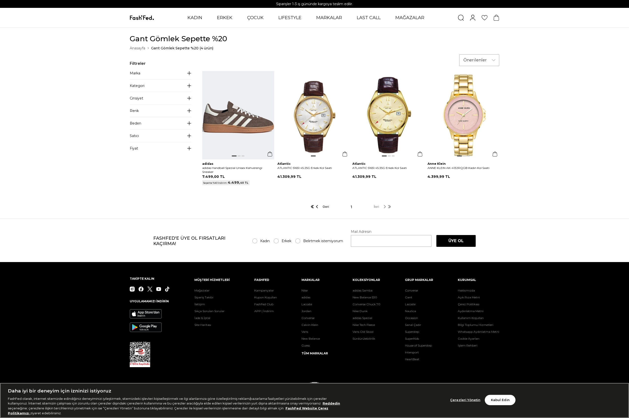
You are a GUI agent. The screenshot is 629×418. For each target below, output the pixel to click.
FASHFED (261, 280)
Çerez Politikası (468, 304)
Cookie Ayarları (468, 338)
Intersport (412, 352)
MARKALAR (329, 17)
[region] (314, 400)
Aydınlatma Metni (471, 311)
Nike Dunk (360, 311)
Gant (408, 297)
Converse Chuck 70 (366, 304)
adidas (305, 297)
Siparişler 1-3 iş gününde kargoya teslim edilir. (314, 4)
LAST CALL (369, 17)
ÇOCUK (255, 17)
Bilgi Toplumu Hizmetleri (475, 325)
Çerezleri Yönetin (465, 400)
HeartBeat (412, 359)
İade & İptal (202, 318)
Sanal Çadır (413, 325)
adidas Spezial (362, 318)
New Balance (310, 338)
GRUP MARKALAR (419, 280)
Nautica (410, 311)
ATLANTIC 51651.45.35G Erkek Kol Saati (379, 168)
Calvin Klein (309, 325)
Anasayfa (137, 48)
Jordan (306, 311)
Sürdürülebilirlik (364, 338)
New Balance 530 (365, 297)
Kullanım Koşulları (471, 318)
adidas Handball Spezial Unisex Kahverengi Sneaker (232, 170)
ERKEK (224, 17)
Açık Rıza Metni (469, 297)
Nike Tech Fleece (364, 325)
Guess (305, 345)
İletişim (199, 304)
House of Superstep (418, 345)
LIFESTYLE (289, 17)
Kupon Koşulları (265, 297)
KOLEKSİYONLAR (366, 280)
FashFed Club (263, 304)
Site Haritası (202, 325)
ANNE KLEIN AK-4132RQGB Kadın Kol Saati (458, 168)
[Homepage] (142, 18)
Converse (307, 318)
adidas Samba (362, 290)
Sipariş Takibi (203, 297)
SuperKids (412, 338)
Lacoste (306, 304)
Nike (304, 290)
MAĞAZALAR (409, 17)
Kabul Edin (500, 400)
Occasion (411, 318)
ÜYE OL (456, 240)
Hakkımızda (466, 290)
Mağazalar (202, 290)
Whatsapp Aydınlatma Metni (478, 332)
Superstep (412, 332)
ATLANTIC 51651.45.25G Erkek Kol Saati (304, 168)
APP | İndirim (264, 311)
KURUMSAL (467, 280)
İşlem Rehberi (467, 345)
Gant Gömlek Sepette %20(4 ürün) (182, 48)
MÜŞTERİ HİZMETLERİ (212, 280)
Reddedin (331, 403)
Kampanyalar (264, 290)
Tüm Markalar (314, 353)
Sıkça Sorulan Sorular (209, 311)
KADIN (194, 17)
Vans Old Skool (363, 332)
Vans (304, 332)
